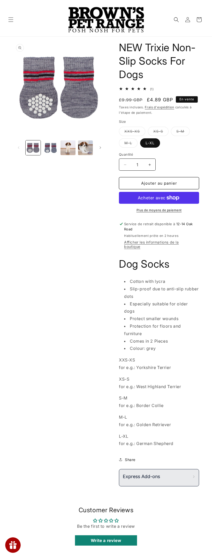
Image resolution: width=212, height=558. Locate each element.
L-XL (150, 143)
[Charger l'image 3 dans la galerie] (67, 147)
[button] (11, 19)
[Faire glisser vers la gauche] (18, 147)
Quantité (126, 154)
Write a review (106, 540)
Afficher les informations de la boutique (151, 244)
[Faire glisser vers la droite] (100, 147)
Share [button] (130, 459)
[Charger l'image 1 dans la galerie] (33, 147)
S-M (183, 132)
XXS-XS (134, 132)
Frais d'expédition (159, 107)
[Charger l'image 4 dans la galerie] (85, 147)
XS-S (161, 132)
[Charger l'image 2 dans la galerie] (50, 147)
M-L (131, 144)
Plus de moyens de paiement (159, 210)
